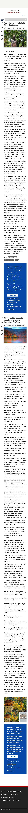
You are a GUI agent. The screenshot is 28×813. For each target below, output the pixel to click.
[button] (2, 23)
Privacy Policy (6, 800)
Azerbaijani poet (12, 257)
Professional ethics (14, 791)
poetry (17, 260)
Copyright (16, 800)
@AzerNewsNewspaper (14, 306)
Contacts (4, 794)
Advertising (13, 794)
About (3, 791)
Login (25, 15)
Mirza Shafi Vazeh (9, 260)
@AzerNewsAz (11, 302)
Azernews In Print (7, 797)
